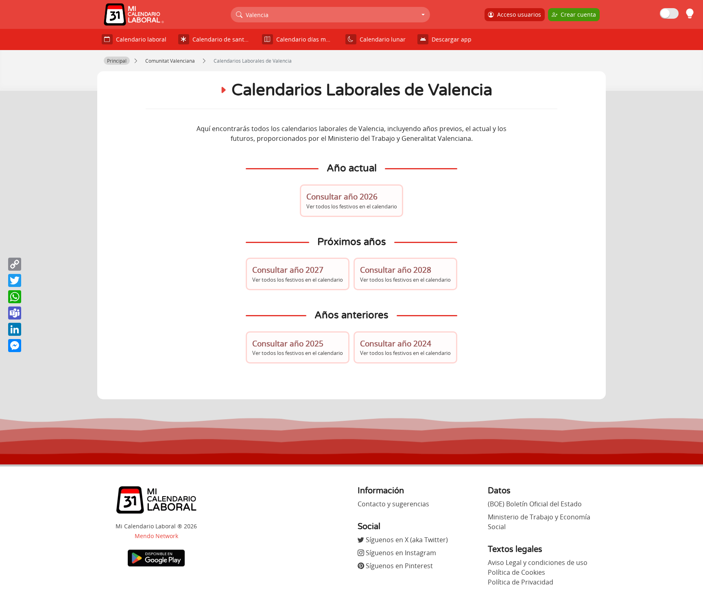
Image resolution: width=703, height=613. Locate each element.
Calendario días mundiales (306, 39)
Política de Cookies (516, 572)
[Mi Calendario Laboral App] (156, 557)
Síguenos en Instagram (400, 552)
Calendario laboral (139, 39)
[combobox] (330, 14)
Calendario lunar (381, 39)
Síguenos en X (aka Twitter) (406, 539)
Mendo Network (156, 536)
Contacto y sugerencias (393, 503)
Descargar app (450, 39)
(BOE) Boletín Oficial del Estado (535, 503)
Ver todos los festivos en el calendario (351, 200)
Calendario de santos (219, 39)
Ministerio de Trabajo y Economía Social (539, 521)
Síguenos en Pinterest (398, 565)
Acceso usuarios (517, 14)
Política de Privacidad (520, 582)
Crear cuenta (576, 14)
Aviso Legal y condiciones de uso (537, 562)
